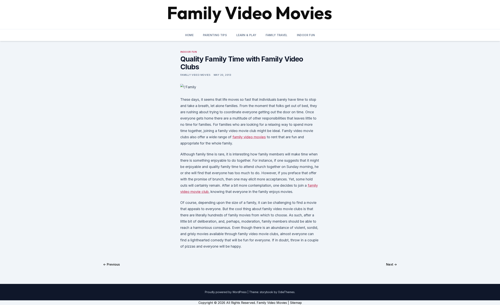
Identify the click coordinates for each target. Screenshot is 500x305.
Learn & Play (246, 35)
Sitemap (296, 303)
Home (189, 35)
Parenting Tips (215, 35)
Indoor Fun (306, 35)
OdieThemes (286, 292)
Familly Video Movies (195, 74)
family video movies (249, 137)
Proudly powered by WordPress (226, 292)
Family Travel (277, 35)
